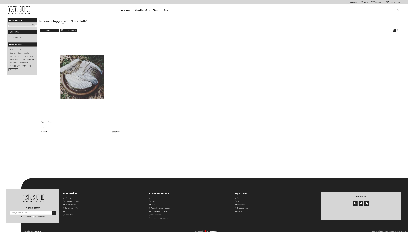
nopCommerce (36, 231)
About (155, 10)
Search (153, 198)
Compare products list (159, 211)
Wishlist (240, 211)
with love (26, 66)
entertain (13, 56)
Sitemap (68, 198)
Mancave (30, 59)
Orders (239, 201)
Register (354, 2)
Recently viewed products (160, 208)
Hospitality (14, 59)
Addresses (241, 205)
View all (13, 70)
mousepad (13, 63)
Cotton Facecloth (48, 122)
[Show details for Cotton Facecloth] (81, 77)
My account (241, 198)
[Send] (54, 213)
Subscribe (27, 217)
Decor (20, 53)
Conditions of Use (71, 208)
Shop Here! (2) (141, 10)
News (153, 201)
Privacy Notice (70, 205)
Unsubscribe (40, 217)
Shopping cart (242, 208)
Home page (125, 10)
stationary (15, 66)
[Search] (398, 10)
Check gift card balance (160, 218)
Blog (166, 10)
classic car (23, 50)
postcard (24, 62)
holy (31, 56)
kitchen (22, 59)
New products (156, 215)
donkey (27, 53)
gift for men (23, 56)
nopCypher (213, 231)
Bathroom (13, 50)
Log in (365, 2)
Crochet (13, 53)
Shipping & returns (72, 201)
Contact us (69, 215)
